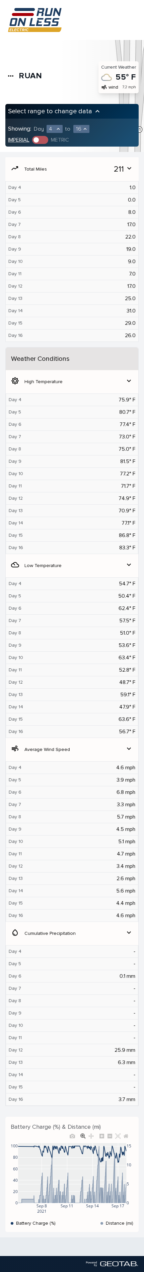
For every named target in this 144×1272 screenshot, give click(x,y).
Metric (60, 140)
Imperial (18, 140)
